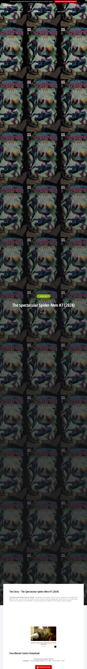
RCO (29, 11)
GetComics (8, 5)
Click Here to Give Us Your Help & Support (65, 1)
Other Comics (60, 11)
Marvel (48, 11)
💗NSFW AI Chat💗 (18, 11)
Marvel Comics (43, 296)
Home (7, 11)
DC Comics (37, 11)
